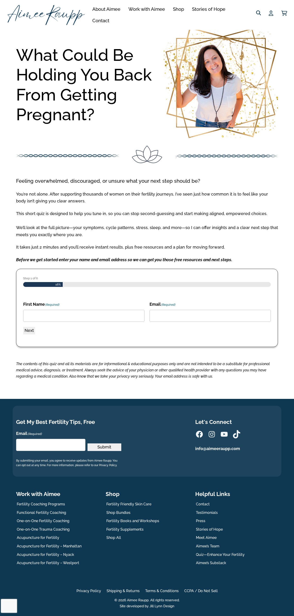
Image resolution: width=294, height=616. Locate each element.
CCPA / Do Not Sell (201, 591)
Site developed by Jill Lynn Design (147, 606)
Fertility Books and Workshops (132, 521)
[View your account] (271, 13)
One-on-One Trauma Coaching (43, 529)
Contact (100, 20)
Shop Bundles (118, 512)
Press (200, 521)
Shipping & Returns (123, 591)
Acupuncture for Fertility (38, 537)
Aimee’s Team (207, 546)
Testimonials (207, 512)
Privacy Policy (88, 591)
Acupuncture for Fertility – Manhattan (49, 546)
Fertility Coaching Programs (41, 504)
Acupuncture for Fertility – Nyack (45, 554)
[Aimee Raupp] (48, 15)
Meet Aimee (206, 537)
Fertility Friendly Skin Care (128, 504)
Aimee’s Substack (211, 563)
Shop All (113, 537)
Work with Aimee (146, 9)
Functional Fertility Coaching (41, 512)
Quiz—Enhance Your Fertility (220, 554)
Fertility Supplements (125, 529)
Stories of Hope (208, 9)
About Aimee (106, 9)
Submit (104, 447)
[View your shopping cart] (284, 13)
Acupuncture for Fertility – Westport (48, 563)
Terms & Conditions (162, 591)
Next (29, 330)
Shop (178, 9)
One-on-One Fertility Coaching (43, 521)
